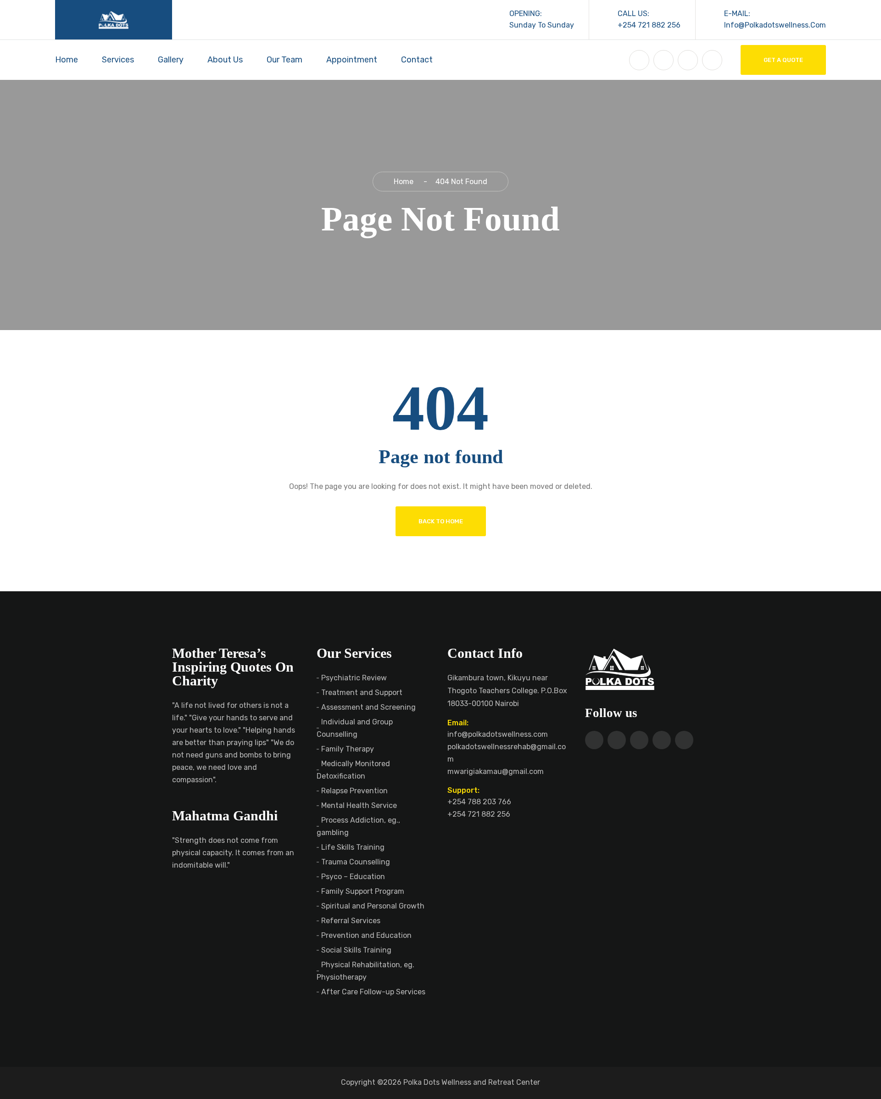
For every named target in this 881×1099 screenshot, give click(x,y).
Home (66, 60)
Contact (417, 60)
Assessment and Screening (368, 707)
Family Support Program (362, 891)
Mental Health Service (359, 805)
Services (118, 60)
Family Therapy (347, 749)
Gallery (171, 60)
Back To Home (440, 521)
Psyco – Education (353, 876)
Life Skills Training (353, 847)
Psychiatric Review (354, 677)
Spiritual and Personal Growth (372, 906)
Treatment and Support (361, 692)
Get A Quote (783, 59)
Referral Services (350, 920)
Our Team (284, 60)
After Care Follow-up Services (373, 991)
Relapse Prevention (354, 790)
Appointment (351, 60)
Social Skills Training (356, 950)
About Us (225, 60)
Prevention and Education (366, 935)
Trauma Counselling (355, 862)
